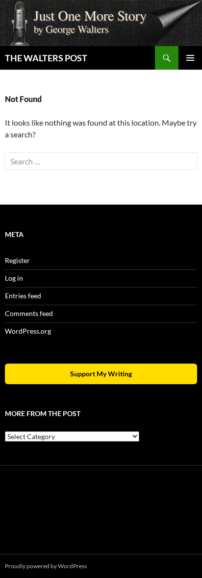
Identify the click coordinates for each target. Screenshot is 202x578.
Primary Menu (190, 58)
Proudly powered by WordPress (46, 566)
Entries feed (23, 295)
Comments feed (29, 313)
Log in (14, 278)
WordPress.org (28, 331)
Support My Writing (101, 373)
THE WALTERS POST (46, 58)
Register (17, 260)
